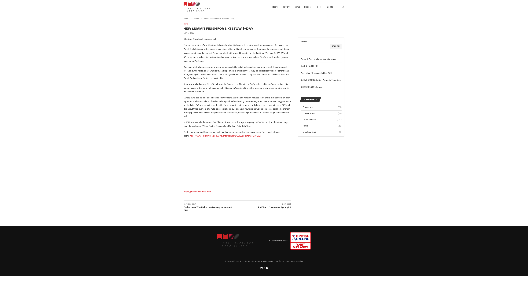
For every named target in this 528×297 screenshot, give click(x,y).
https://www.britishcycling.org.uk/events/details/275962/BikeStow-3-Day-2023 (225, 136)
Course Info (322, 107)
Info (319, 7)
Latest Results (322, 119)
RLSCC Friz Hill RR (309, 66)
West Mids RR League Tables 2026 (316, 73)
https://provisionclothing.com (197, 191)
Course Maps (322, 113)
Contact (331, 7)
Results (286, 7)
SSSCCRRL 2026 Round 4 (312, 87)
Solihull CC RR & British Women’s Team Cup (321, 80)
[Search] (343, 7)
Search (304, 41)
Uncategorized (322, 132)
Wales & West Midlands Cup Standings (318, 59)
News (297, 7)
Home (275, 7)
